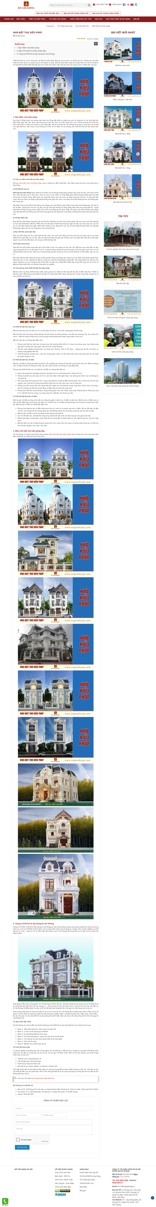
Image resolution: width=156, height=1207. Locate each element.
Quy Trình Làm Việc (62, 1172)
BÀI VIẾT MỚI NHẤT (123, 32)
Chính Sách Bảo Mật (63, 1187)
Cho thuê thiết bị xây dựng (118, 19)
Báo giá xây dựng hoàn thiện (105, 13)
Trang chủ (9, 19)
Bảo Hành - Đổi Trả (62, 1176)
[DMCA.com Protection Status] (62, 1191)
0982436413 (117, 4)
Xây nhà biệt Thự (82, 26)
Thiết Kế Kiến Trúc (37, 19)
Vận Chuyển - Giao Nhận (64, 1183)
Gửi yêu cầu (22, 1147)
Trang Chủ (50, 26)
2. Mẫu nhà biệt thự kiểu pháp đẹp (31, 51)
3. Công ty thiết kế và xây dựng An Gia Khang (36, 54)
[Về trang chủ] (26, 5)
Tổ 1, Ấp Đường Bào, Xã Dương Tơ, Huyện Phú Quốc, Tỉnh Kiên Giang (126, 1202)
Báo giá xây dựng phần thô (76, 13)
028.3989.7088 (102, 4)
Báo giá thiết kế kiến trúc (48, 13)
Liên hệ (136, 19)
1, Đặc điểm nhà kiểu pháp (28, 47)
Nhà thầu (20, 19)
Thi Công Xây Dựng (57, 19)
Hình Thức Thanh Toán (64, 1179)
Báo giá (98, 19)
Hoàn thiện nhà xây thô (80, 19)
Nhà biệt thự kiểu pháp (101, 26)
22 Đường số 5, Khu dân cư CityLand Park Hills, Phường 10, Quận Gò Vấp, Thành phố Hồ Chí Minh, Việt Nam (126, 1193)
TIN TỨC (123, 216)
